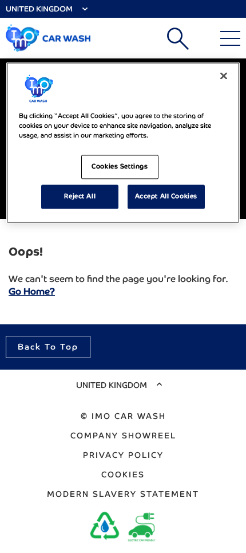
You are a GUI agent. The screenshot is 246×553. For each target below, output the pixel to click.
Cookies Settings (120, 166)
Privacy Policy (123, 455)
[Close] (223, 75)
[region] (123, 142)
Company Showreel (123, 436)
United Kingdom (39, 9)
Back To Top (48, 347)
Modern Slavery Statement (123, 494)
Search (178, 38)
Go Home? (32, 291)
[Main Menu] (230, 38)
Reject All (80, 196)
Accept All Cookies (166, 196)
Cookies (123, 474)
